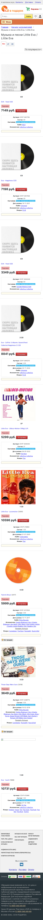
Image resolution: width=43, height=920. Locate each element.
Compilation (13, 631)
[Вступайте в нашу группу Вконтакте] (21, 864)
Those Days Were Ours (9, 684)
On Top (24, 805)
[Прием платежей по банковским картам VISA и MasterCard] (25, 876)
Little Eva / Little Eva (26, 127)
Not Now (24, 454)
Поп (24, 541)
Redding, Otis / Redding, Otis (27, 626)
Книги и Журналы (8, 856)
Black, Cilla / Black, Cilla (21, 624)
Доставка (29, 2)
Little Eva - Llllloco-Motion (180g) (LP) (14, 428)
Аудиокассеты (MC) (8, 849)
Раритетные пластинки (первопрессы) (16, 852)
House (17, 810)
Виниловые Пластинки (5, 835)
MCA (23, 125)
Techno (26, 812)
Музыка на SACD (21, 834)
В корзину (21, 111)
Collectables (24, 537)
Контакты (19, 2)
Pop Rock (21, 631)
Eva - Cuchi (5, 780)
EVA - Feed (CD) (7, 102)
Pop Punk (33, 810)
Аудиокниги (33, 839)
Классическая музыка (6, 843)
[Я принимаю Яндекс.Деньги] (36, 876)
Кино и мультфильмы (33, 835)
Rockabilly (27, 631)
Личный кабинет (40, 16)
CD (12, 44)
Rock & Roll (35, 631)
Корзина (36, 9)
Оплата (38, 2)
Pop (24, 458)
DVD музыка (19, 840)
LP (8, 44)
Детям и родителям (32, 843)
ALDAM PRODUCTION (24, 287)
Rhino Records (24, 620)
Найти (28, 16)
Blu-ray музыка (21, 837)
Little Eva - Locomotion (9, 511)
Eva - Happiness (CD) (9, 180)
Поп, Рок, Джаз (6, 839)
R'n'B (24, 210)
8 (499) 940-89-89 (17, 906)
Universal (24, 206)
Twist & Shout (6, 595)
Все (3, 44)
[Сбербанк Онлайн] (12, 876)
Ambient (11, 810)
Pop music (26, 810)
